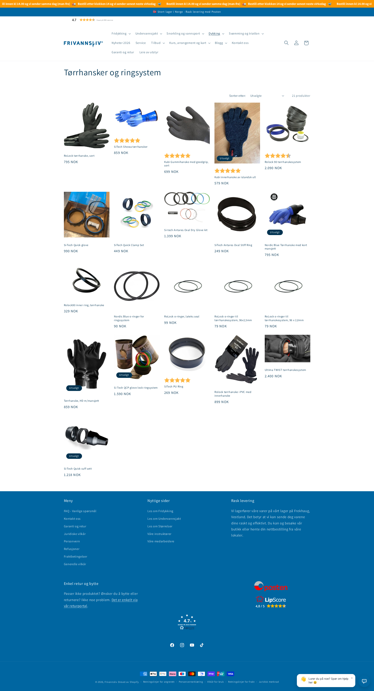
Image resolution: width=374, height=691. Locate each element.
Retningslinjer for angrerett (159, 681)
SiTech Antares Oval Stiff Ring (233, 245)
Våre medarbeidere (160, 541)
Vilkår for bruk (215, 681)
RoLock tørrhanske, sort (79, 156)
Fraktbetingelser (75, 556)
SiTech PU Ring (173, 386)
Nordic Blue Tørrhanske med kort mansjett (286, 246)
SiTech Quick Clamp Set (129, 245)
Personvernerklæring (191, 681)
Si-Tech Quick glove (76, 245)
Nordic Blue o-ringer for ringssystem (129, 318)
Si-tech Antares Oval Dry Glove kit (185, 230)
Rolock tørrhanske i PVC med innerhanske (232, 394)
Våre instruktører (159, 534)
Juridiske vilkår (75, 534)
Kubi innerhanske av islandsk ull (235, 177)
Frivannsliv (111, 682)
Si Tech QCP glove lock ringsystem (136, 388)
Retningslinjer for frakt (241, 681)
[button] (102, 19)
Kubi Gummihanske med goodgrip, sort (186, 163)
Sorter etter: (237, 96)
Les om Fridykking (160, 511)
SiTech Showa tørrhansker (131, 146)
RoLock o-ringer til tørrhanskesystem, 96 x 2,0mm (284, 318)
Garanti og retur (75, 526)
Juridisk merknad (269, 681)
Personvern (72, 541)
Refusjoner (71, 549)
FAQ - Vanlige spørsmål (80, 511)
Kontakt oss (72, 518)
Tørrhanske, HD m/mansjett (81, 400)
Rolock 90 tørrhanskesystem (283, 162)
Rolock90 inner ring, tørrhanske (84, 305)
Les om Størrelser (159, 526)
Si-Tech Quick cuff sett (78, 468)
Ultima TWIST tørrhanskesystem (285, 370)
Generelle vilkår (75, 564)
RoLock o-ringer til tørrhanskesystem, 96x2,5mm (233, 318)
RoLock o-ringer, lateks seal (181, 316)
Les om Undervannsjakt (164, 518)
